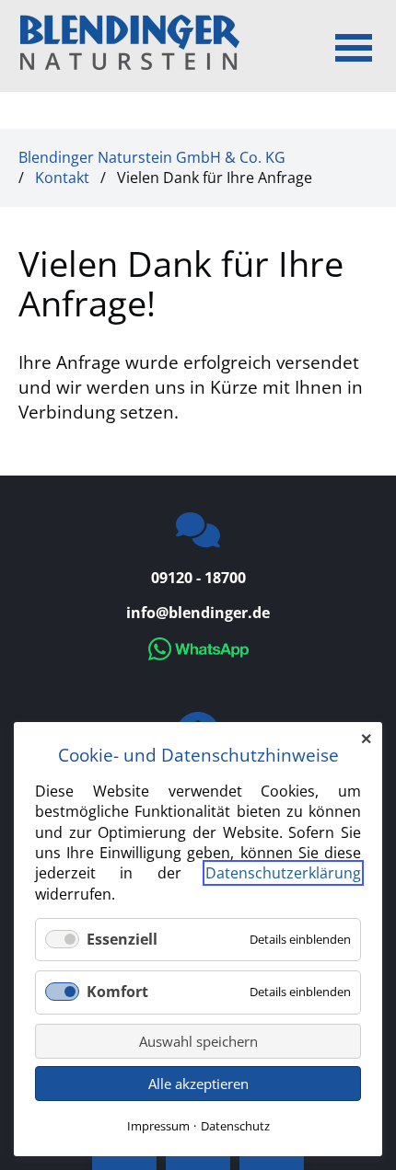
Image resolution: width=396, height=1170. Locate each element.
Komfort (117, 991)
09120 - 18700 (198, 578)
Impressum (158, 1126)
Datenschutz (235, 1126)
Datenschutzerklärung (283, 873)
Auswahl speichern (198, 1041)
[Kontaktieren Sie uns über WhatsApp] (198, 655)
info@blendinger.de (198, 612)
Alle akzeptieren (198, 1083)
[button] (353, 46)
